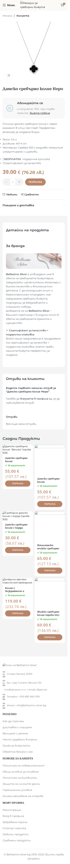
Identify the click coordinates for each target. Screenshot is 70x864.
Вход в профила (13, 816)
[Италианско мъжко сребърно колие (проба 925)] (50, 526)
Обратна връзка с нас (18, 751)
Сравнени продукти (17, 840)
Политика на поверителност (24, 765)
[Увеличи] (9, 75)
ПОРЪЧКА (35, 182)
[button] (17, 484)
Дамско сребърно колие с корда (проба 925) (16, 527)
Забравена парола (15, 822)
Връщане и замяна (15, 733)
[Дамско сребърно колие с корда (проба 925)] (18, 516)
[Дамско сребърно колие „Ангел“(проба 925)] (50, 460)
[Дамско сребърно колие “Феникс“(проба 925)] (18, 449)
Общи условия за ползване (21, 771)
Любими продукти (16, 834)
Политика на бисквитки (20, 777)
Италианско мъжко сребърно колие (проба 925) (48, 548)
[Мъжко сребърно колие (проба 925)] (50, 593)
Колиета (22, 15)
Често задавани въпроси (20, 739)
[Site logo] (33, 4)
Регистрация (12, 810)
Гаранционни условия (17, 790)
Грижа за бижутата (16, 745)
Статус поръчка (14, 828)
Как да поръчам (13, 721)
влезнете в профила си (36, 398)
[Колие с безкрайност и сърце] (18, 581)
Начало (7, 15)
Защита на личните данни (21, 783)
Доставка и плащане (17, 727)
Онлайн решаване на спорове (23, 796)
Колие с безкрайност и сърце (14, 591)
